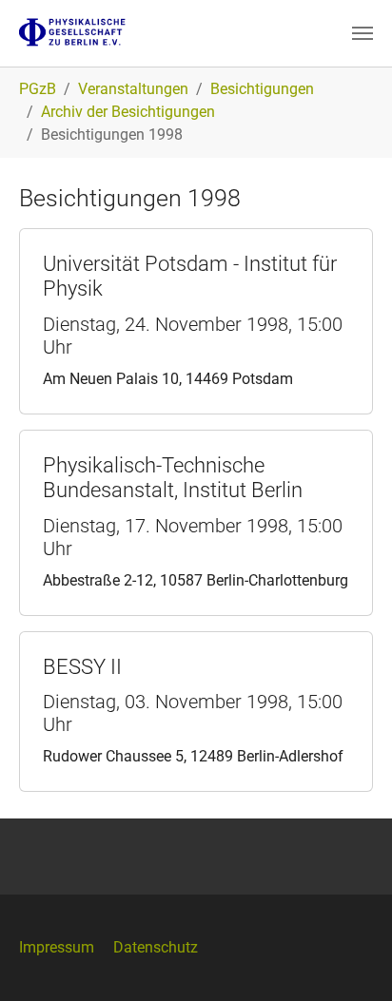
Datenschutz (155, 947)
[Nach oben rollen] (350, 959)
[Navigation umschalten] (362, 33)
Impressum (56, 947)
